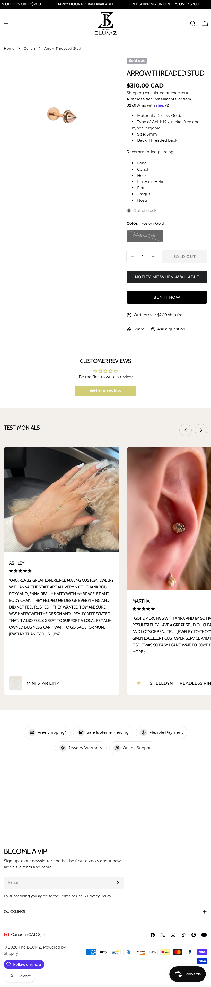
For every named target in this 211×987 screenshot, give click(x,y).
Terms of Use (71, 896)
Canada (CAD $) (26, 934)
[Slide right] (201, 430)
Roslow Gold (148, 237)
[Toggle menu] (6, 23)
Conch (29, 48)
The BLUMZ (30, 947)
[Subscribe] (117, 882)
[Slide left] (185, 430)
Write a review (105, 390)
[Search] (193, 23)
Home (9, 48)
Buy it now (166, 297)
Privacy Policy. (99, 896)
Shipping (135, 92)
